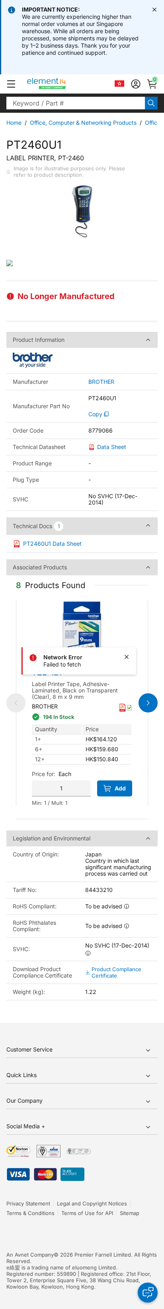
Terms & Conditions (30, 1213)
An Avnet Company (30, 1254)
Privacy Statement (28, 1203)
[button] (11, 84)
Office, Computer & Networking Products (83, 122)
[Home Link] (61, 84)
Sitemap (129, 1213)
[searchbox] (75, 103)
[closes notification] (154, 9)
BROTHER (101, 382)
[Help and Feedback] (148, 1293)
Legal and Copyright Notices (92, 1203)
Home (13, 122)
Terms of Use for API (87, 1213)
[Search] (151, 103)
